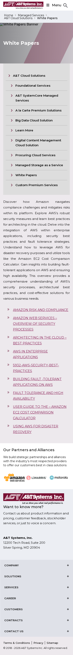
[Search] (65, 5)
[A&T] (23, 5)
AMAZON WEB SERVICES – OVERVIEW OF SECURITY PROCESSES (35, 323)
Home (8, 15)
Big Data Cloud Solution (34, 120)
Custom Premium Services (36, 185)
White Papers (26, 175)
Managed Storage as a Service (39, 165)
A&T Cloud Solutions (18, 18)
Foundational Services (32, 85)
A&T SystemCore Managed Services (36, 98)
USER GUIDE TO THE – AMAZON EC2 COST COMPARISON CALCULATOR (40, 412)
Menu (56, 5)
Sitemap (52, 642)
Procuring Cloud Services (35, 155)
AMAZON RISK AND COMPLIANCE (40, 310)
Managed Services (31, 15)
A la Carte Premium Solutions (38, 110)
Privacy (38, 642)
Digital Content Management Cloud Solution (38, 142)
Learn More (24, 130)
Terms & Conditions (16, 642)
